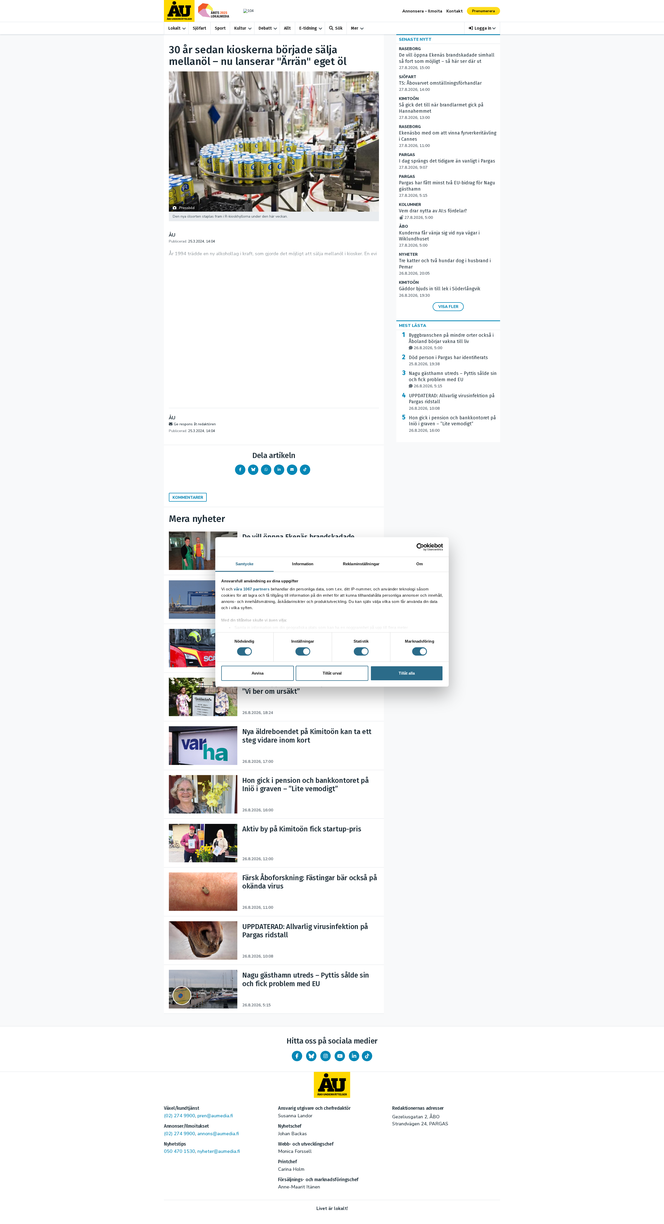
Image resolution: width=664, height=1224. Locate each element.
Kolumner (410, 204)
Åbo (403, 226)
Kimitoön (409, 98)
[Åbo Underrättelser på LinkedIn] (354, 1056)
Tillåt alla (407, 673)
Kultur (240, 28)
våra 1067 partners (251, 589)
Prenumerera (483, 11)
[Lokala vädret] (246, 11)
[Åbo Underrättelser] (332, 1085)
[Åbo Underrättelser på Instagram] (325, 1056)
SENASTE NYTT (415, 39)
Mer (354, 28)
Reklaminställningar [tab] (361, 564)
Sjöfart (199, 28)
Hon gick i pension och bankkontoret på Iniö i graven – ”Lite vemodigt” (452, 424)
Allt (287, 28)
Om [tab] (419, 564)
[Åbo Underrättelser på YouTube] (340, 1056)
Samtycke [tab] (244, 564)
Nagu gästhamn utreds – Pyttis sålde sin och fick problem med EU (453, 380)
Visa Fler (448, 306)
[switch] (302, 651)
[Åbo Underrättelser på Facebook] (297, 1056)
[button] (482, 28)
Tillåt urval (332, 673)
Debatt (265, 28)
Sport (220, 28)
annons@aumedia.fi (218, 1134)
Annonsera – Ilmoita (422, 11)
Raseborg (410, 48)
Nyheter (408, 254)
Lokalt (174, 28)
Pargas (407, 154)
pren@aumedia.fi (215, 1116)
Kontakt (454, 11)
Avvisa (258, 673)
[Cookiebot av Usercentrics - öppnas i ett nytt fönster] (420, 547)
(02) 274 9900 (179, 1116)
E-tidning (308, 28)
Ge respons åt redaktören (195, 424)
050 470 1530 (179, 1151)
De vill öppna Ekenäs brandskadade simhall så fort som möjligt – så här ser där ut (446, 61)
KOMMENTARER (187, 497)
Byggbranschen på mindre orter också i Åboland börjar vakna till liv (451, 341)
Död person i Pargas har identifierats (448, 361)
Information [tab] (302, 564)
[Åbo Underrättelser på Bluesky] (311, 1056)
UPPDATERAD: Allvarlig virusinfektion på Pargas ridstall (452, 402)
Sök (338, 28)
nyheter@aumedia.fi (218, 1151)
